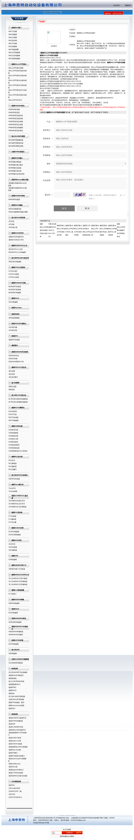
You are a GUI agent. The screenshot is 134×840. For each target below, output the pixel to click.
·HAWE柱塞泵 (13, 442)
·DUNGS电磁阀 (13, 532)
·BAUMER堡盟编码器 (15, 140)
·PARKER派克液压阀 (15, 118)
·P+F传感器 (12, 516)
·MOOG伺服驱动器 (14, 209)
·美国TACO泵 (13, 767)
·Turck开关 (12, 488)
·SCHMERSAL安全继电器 (17, 507)
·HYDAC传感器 (13, 274)
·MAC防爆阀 (12, 46)
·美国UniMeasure (14, 764)
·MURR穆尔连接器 (14, 168)
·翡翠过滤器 (12, 386)
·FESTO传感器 (13, 417)
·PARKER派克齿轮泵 (15, 115)
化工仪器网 (67, 829)
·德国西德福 (12, 678)
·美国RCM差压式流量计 (16, 756)
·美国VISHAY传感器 (15, 744)
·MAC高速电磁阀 (14, 58)
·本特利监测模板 (14, 318)
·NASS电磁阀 (13, 302)
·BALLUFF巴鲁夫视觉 (15, 68)
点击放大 (54, 46)
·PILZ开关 (11, 460)
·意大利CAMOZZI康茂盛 (16, 696)
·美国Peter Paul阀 (14, 750)
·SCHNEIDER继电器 (15, 663)
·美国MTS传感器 (14, 340)
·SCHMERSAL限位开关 (16, 501)
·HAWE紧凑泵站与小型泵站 (17, 451)
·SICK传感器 (12, 547)
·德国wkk (11, 693)
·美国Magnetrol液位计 (16, 770)
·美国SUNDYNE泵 (14, 738)
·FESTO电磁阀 (13, 420)
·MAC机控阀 (12, 40)
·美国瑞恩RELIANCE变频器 (18, 747)
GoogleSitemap (38, 823)
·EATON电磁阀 (13, 644)
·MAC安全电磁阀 (14, 55)
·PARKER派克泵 (14, 112)
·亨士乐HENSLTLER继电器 (17, 581)
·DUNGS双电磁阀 (14, 535)
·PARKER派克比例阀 (15, 121)
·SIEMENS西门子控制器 (16, 569)
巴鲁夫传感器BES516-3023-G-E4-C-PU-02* (52, 230)
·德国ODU (11, 708)
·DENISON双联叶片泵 (16, 362)
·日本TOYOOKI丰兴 (15, 797)
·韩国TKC (11, 785)
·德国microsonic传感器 (16, 705)
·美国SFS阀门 (13, 753)
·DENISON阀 (12, 359)
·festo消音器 (12, 411)
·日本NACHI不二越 (14, 791)
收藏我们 (128, 5)
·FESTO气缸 (12, 414)
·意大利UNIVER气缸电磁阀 (17, 672)
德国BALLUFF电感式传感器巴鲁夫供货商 (44, 230)
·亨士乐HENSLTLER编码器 (17, 584)
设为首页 (116, 5)
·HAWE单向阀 (13, 430)
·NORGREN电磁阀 (14, 622)
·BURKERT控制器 (14, 287)
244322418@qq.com (78, 820)
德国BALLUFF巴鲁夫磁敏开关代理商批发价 (121, 230)
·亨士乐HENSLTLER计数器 (17, 578)
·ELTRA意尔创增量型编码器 (18, 402)
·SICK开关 (11, 544)
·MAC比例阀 (12, 37)
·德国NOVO (12, 690)
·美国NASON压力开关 (16, 240)
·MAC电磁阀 (12, 34)
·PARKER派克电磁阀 (15, 127)
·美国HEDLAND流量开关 (17, 730)
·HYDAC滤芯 (12, 271)
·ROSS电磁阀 (13, 613)
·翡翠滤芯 (11, 389)
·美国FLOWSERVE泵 (15, 727)
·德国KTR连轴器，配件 (16, 702)
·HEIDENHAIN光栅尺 (15, 635)
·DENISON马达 (13, 356)
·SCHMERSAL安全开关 (16, 504)
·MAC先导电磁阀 (14, 52)
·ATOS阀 (11, 224)
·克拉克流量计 (13, 377)
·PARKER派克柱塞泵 (15, 131)
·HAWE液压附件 (14, 445)
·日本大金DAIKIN (14, 788)
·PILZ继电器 (12, 463)
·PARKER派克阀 (14, 109)
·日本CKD (11, 794)
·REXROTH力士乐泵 (15, 249)
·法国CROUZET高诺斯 (16, 699)
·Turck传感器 (12, 491)
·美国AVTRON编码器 (15, 721)
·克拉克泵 (11, 374)
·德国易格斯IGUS (14, 684)
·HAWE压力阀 (13, 439)
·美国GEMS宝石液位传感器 (17, 776)
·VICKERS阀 (12, 327)
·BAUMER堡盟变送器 (15, 143)
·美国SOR (11, 724)
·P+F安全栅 (12, 522)
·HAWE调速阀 (13, 433)
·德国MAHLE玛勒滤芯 (16, 675)
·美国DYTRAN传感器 (15, 773)
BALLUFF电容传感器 (60, 107)
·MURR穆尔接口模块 (15, 165)
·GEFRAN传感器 (14, 479)
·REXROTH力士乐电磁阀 (17, 252)
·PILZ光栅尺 (12, 469)
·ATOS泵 (11, 221)
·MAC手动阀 (12, 43)
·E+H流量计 (12, 594)
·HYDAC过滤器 (13, 277)
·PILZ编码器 (12, 466)
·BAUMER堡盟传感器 (15, 146)
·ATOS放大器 (12, 227)
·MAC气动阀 (12, 31)
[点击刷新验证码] (79, 195)
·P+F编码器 (12, 519)
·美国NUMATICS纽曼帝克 (17, 718)
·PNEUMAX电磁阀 (14, 262)
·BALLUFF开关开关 (15, 100)
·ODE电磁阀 (12, 653)
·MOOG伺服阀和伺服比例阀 (18, 212)
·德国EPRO (12, 687)
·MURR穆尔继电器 (14, 162)
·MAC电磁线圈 (13, 49)
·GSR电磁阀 (12, 559)
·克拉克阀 (11, 371)
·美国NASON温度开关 (16, 237)
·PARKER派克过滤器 (15, 124)
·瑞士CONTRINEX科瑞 (16, 681)
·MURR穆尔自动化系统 (16, 174)
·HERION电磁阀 (13, 603)
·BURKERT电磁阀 (14, 293)
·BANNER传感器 (14, 199)
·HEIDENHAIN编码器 (15, 632)
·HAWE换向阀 (13, 436)
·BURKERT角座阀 (14, 290)
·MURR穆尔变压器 (14, 171)
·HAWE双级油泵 (14, 448)
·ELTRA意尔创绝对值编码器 (18, 399)
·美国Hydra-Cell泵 (14, 741)
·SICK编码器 (12, 550)
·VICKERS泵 (12, 330)
